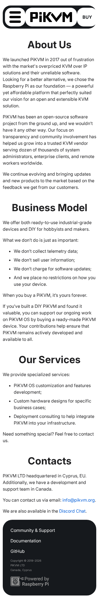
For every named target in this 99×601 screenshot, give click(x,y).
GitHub (17, 551)
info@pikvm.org (78, 500)
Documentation (25, 540)
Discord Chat (72, 511)
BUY (87, 17)
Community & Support (32, 530)
